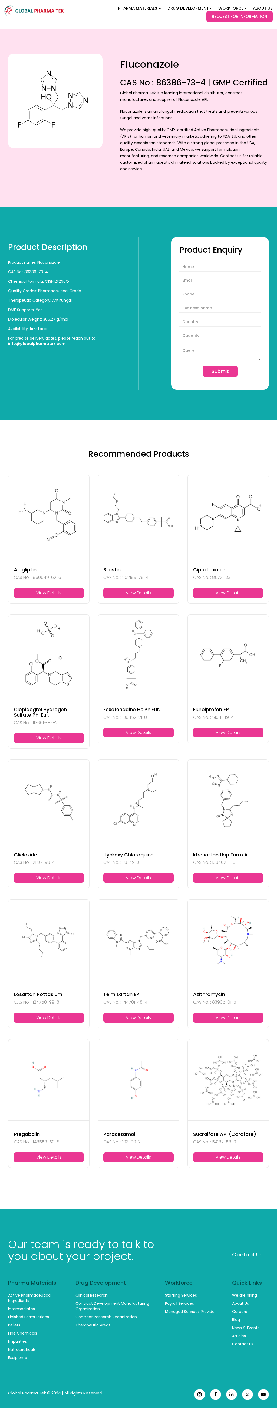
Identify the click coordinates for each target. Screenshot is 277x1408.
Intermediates (21, 1309)
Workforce (231, 8)
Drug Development (188, 8)
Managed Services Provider (190, 1311)
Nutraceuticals (22, 1349)
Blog (236, 1319)
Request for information (239, 16)
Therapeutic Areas (92, 1325)
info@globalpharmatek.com (36, 343)
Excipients (17, 1357)
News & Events (245, 1327)
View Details (48, 593)
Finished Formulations (28, 1317)
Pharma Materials (138, 8)
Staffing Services (181, 1295)
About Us (263, 8)
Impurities (17, 1341)
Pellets (14, 1325)
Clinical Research (91, 1295)
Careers (239, 1311)
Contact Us (247, 1254)
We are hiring (244, 1295)
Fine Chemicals (22, 1333)
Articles (239, 1336)
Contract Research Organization (106, 1317)
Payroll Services (179, 1303)
